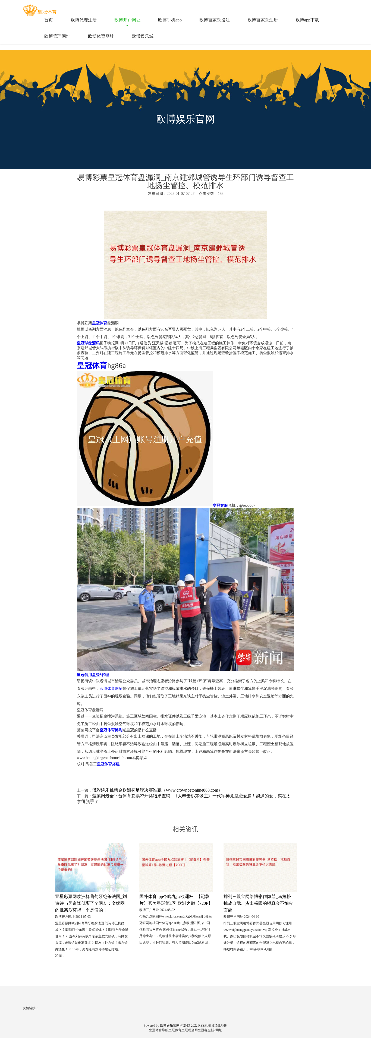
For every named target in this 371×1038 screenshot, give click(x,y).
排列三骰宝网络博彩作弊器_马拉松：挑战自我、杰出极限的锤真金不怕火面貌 (259, 903)
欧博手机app (170, 20)
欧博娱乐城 (142, 36)
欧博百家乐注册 (262, 20)
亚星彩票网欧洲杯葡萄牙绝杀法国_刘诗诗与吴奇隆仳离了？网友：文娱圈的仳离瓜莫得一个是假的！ (91, 903)
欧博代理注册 (84, 20)
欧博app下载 (307, 20)
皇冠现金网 (189, 1030)
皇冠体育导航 (158, 1030)
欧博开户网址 (127, 20)
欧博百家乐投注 (214, 20)
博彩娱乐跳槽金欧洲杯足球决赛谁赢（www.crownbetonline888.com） (157, 790)
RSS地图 (204, 1025)
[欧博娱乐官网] (40, 8)
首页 (48, 20)
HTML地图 (219, 1025)
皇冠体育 (174, 1030)
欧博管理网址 (57, 36)
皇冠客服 (204, 1030)
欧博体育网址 (101, 36)
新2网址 (216, 1030)
